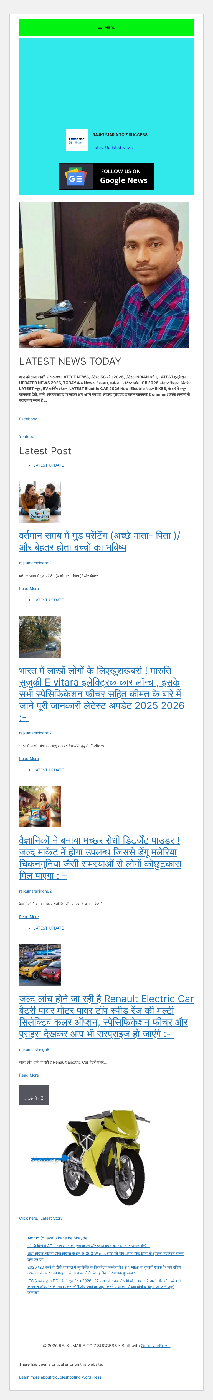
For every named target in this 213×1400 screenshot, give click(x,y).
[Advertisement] (106, 77)
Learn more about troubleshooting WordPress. (60, 1377)
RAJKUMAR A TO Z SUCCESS (120, 134)
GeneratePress (156, 1345)
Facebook (28, 418)
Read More (29, 588)
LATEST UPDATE (48, 465)
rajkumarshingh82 (35, 562)
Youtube (26, 436)
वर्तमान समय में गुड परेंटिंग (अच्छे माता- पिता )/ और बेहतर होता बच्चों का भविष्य (99, 541)
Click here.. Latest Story (41, 1218)
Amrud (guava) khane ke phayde (57, 1237)
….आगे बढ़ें (34, 1098)
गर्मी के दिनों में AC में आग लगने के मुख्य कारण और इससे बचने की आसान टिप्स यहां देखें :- (88, 1245)
